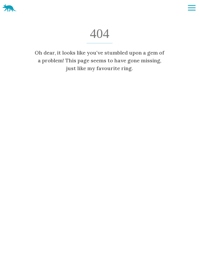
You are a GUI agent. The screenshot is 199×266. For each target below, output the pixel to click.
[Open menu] (191, 7)
